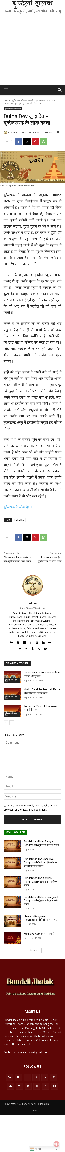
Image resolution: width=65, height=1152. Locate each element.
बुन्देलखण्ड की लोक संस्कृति (23, 100)
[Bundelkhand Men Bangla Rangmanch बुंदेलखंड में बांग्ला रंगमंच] (12, 846)
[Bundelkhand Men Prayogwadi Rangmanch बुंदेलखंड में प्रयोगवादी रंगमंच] (12, 902)
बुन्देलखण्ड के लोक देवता (45, 100)
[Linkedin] (43, 641)
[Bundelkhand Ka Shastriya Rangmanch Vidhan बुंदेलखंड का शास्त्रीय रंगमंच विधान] (12, 863)
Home (7, 100)
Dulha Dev (19, 520)
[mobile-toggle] (6, 90)
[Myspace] (49, 641)
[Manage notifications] (56, 1144)
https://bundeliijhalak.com (32, 608)
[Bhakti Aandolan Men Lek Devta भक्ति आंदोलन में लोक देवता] (12, 694)
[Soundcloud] (26, 648)
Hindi (38, 1148)
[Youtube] (45, 648)
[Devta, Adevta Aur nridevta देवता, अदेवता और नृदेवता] (12, 677)
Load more (31, 950)
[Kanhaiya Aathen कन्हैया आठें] (12, 938)
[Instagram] (37, 641)
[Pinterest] (35, 141)
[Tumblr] (32, 648)
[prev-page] (6, 722)
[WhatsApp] (43, 141)
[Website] (36, 1086)
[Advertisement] (32, 50)
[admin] (6, 132)
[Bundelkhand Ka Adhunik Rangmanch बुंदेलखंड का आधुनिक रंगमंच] (12, 882)
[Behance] (11, 641)
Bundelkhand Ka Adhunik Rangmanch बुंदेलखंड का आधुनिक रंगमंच (40, 882)
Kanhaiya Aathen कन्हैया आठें (39, 933)
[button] (60, 90)
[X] (27, 141)
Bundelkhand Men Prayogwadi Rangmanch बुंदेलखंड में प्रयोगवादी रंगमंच (41, 901)
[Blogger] (18, 641)
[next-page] (11, 722)
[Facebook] (18, 141)
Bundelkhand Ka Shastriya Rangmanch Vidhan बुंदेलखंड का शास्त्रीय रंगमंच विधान (40, 862)
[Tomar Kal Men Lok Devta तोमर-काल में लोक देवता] (12, 711)
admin (14, 132)
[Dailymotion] (24, 641)
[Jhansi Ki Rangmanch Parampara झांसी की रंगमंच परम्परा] (12, 921)
